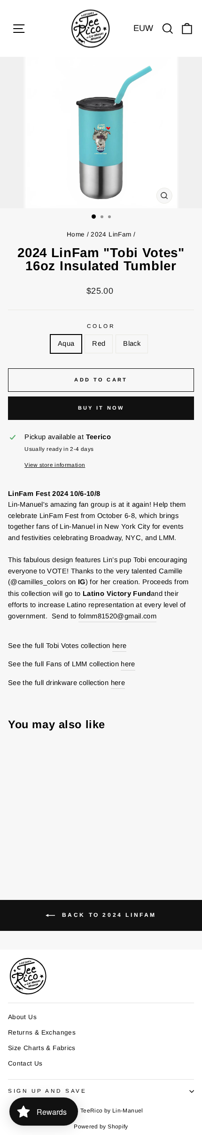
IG (81, 582)
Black (131, 343)
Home (76, 234)
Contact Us (25, 1063)
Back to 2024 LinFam (107, 915)
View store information (54, 465)
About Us (22, 1017)
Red (98, 343)
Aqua (66, 343)
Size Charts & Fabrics (42, 1047)
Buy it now (101, 408)
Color (101, 326)
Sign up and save (47, 1091)
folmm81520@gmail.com (117, 616)
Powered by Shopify (101, 1126)
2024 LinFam (111, 234)
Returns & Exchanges (42, 1032)
